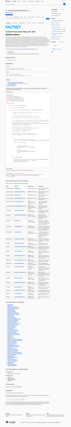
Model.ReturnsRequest (12, 349)
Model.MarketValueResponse (14, 334)
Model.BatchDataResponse (13, 308)
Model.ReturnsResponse (13, 350)
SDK (60, 49)
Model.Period (10, 335)
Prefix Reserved (10, 12)
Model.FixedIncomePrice (13, 325)
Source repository (56, 24)
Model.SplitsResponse (12, 365)
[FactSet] (53, 45)
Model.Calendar (11, 315)
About (29, 422)
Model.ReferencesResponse (13, 346)
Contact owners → (62, 42)
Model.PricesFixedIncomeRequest (15, 339)
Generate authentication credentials (15, 82)
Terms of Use (33, 422)
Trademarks (58, 422)
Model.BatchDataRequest (13, 307)
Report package (56, 39)
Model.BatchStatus (12, 311)
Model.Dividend (11, 316)
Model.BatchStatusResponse (14, 314)
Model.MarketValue (12, 332)
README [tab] (8, 22)
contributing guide (17, 386)
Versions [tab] (34, 22)
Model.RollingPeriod (12, 354)
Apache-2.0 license (56, 27)
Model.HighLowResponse (13, 331)
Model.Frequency (11, 326)
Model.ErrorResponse (12, 322)
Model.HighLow (11, 328)
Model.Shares (10, 358)
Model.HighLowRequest (13, 329)
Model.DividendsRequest (13, 320)
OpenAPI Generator (30, 49)
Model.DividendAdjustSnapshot (14, 319)
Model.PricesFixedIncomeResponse (15, 340)
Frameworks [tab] (15, 22)
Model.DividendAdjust (12, 317)
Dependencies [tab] (22, 22)
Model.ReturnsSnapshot (13, 351)
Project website (56, 22)
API (57, 49)
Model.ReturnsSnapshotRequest (14, 352)
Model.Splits (10, 363)
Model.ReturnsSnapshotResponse (15, 353)
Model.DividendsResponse (13, 321)
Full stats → (63, 9)
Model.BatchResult (12, 310)
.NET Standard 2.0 (14, 83)
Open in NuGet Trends (57, 36)
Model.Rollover (11, 356)
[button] (48, 19)
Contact (8, 413)
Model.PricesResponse (12, 343)
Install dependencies (12, 84)
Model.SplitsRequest (12, 364)
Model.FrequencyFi (12, 327)
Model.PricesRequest (12, 341)
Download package (57, 29)
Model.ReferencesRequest (13, 345)
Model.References (11, 344)
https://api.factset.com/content (21, 183)
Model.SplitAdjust (11, 362)
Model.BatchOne (11, 309)
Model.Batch (10, 305)
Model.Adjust (10, 304)
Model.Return (10, 347)
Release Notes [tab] (41, 22)
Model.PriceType (11, 338)
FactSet (55, 45)
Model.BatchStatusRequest (13, 313)
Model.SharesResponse (12, 360)
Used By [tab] (29, 22)
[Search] (64, 4)
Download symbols (57, 31)
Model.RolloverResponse (13, 357)
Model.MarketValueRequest (13, 333)
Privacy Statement (51, 422)
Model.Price (10, 337)
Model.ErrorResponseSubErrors (14, 323)
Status (27, 413)
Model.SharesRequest (12, 359)
